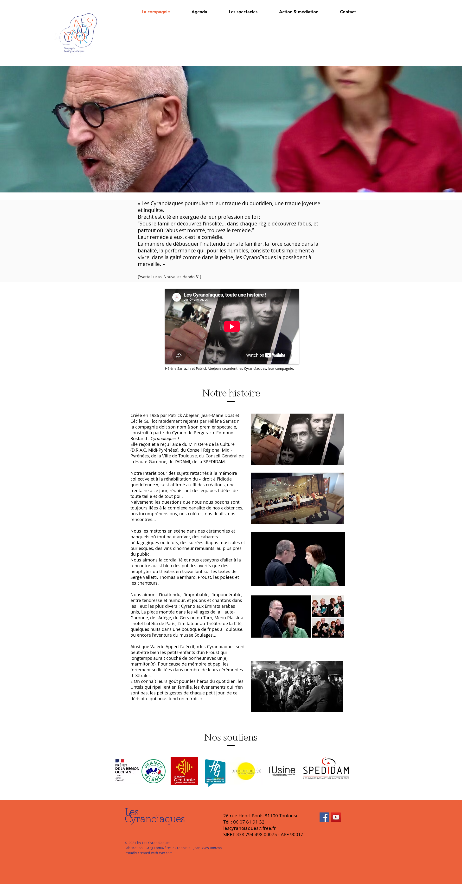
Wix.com (166, 853)
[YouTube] (336, 817)
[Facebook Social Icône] (324, 817)
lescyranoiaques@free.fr (249, 828)
